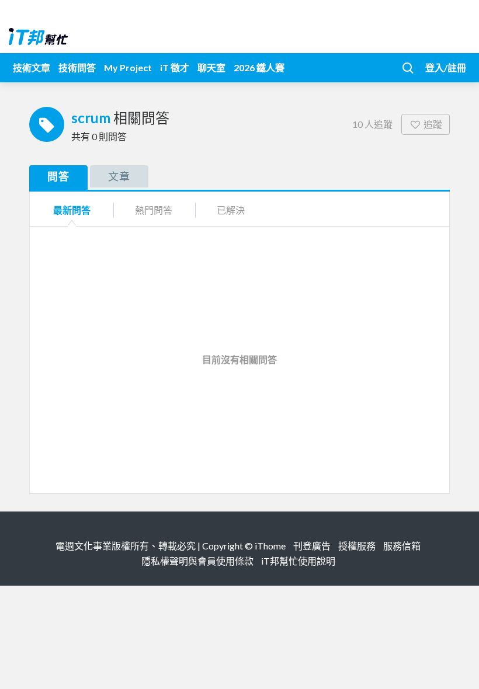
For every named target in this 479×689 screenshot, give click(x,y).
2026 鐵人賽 (259, 67)
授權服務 (357, 545)
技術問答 (77, 67)
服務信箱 (402, 545)
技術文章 (31, 67)
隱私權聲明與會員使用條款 (197, 560)
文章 (119, 176)
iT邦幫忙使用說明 (298, 560)
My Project (128, 67)
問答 (58, 176)
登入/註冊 (445, 67)
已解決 (231, 209)
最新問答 (72, 209)
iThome (270, 545)
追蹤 (433, 124)
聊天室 (211, 67)
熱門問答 (153, 209)
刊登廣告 (312, 545)
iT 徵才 (174, 67)
